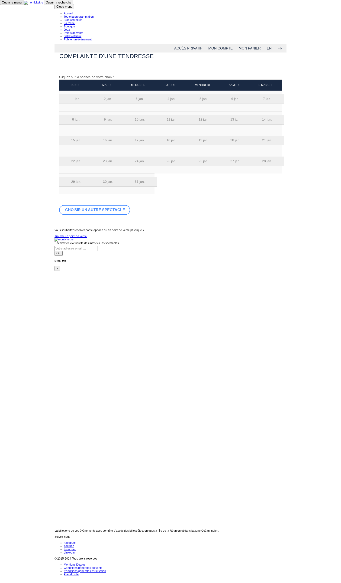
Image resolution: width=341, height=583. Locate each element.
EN (269, 48)
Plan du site (71, 574)
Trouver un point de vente (71, 236)
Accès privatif (188, 48)
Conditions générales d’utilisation (85, 571)
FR (280, 48)
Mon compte (220, 48)
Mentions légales (74, 564)
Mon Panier (250, 48)
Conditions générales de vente (83, 568)
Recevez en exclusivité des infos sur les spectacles (87, 243)
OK (58, 253)
